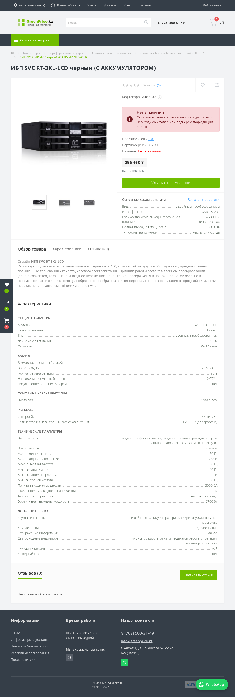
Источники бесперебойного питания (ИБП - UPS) (173, 53)
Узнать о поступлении (171, 182)
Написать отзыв (198, 575)
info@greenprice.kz (136, 641)
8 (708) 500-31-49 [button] (137, 633)
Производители (23, 659)
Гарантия (146, 5)
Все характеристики (204, 199)
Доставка (110, 5)
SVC (151, 139)
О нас (128, 5)
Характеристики (67, 248)
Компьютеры (31, 53)
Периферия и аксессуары (65, 53)
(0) (159, 85)
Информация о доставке (30, 639)
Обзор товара (32, 249)
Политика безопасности (30, 646)
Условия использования (30, 653)
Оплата (91, 5)
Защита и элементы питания (111, 53)
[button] (65, 5)
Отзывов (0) (98, 248)
